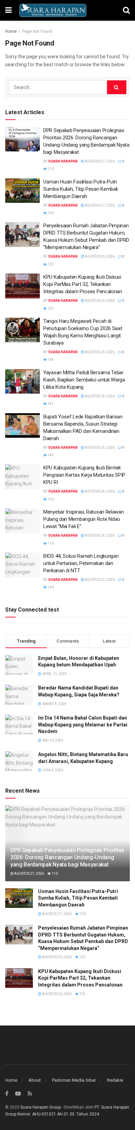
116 (50, 543)
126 (50, 499)
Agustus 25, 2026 (99, 352)
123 (50, 264)
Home (11, 31)
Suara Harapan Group (40, 1107)
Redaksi (115, 1080)
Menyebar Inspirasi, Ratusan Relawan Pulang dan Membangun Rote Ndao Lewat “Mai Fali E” (83, 519)
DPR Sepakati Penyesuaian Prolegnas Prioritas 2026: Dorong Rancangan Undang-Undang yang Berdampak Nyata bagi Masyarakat (67, 857)
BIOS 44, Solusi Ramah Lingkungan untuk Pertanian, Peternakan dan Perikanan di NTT (80, 563)
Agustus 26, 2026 (99, 256)
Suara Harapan (63, 161)
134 (50, 359)
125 (50, 308)
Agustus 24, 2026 (99, 491)
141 (50, 404)
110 (50, 169)
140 (50, 587)
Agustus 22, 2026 (99, 580)
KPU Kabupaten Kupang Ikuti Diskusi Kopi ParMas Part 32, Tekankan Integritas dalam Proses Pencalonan (82, 284)
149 (50, 455)
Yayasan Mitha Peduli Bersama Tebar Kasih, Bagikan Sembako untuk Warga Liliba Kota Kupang (84, 379)
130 (50, 213)
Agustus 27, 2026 (99, 161)
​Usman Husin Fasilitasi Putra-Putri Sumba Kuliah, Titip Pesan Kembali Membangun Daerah (80, 189)
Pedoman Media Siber (74, 1080)
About (34, 1080)
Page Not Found (37, 31)
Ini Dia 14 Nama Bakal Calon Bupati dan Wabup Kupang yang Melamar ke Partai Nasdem (82, 724)
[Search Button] (116, 87)
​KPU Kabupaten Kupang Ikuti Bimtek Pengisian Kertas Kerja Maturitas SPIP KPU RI (84, 475)
